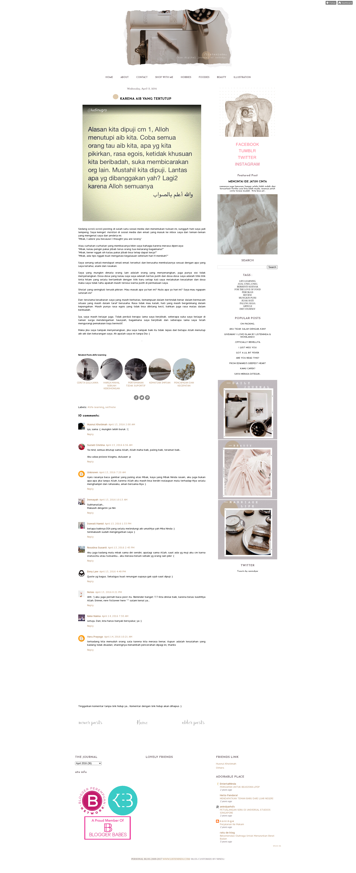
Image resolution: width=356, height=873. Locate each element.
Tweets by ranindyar (247, 571)
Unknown (92, 472)
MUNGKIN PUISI (247, 298)
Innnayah (92, 499)
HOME (109, 77)
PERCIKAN (247, 292)
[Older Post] (193, 726)
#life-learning (96, 407)
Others (220, 767)
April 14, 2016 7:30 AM (115, 616)
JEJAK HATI (247, 300)
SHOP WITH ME (164, 77)
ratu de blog (227, 832)
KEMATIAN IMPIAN (159, 382)
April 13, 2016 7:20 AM (112, 472)
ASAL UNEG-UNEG (248, 284)
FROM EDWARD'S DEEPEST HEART (247, 363)
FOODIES (204, 77)
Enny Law (92, 571)
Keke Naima (94, 616)
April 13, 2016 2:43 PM (121, 547)
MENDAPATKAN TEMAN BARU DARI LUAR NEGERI (246, 798)
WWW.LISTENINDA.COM (176, 859)
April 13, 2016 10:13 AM (113, 499)
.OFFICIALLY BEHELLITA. (248, 342)
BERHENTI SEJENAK (247, 286)
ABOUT (125, 77)
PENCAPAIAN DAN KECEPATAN (184, 384)
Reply (90, 434)
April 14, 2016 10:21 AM (118, 636)
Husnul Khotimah (97, 424)
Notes (90, 592)
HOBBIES (186, 77)
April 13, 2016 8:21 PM (108, 592)
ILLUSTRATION (242, 77)
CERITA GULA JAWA (87, 382)
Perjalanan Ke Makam (232, 824)
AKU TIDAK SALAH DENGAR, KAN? (247, 329)
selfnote (110, 407)
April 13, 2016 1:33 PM (118, 523)
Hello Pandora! (229, 795)
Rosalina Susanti (97, 547)
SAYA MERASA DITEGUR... (247, 374)
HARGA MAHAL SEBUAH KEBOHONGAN (111, 385)
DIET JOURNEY (248, 309)
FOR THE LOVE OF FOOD (248, 289)
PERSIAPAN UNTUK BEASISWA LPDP (240, 786)
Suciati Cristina (96, 445)
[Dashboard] (345, 3)
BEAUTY (221, 77)
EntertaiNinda (228, 783)
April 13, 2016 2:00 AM (121, 424)
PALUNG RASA (248, 303)
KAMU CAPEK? (247, 369)
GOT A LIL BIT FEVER (247, 353)
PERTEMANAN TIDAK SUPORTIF (136, 384)
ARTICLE (247, 306)
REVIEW (247, 295)
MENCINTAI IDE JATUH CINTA (247, 181)
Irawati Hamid (95, 523)
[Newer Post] (90, 726)
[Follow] (331, 3)
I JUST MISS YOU (248, 348)
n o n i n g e (227, 821)
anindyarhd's (227, 806)
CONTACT (142, 77)
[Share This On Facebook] (136, 399)
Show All (277, 846)
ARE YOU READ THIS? (247, 358)
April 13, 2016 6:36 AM (119, 445)
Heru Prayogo (95, 636)
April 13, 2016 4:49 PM (112, 571)
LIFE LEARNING (247, 281)
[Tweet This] (142, 399)
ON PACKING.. (247, 324)
